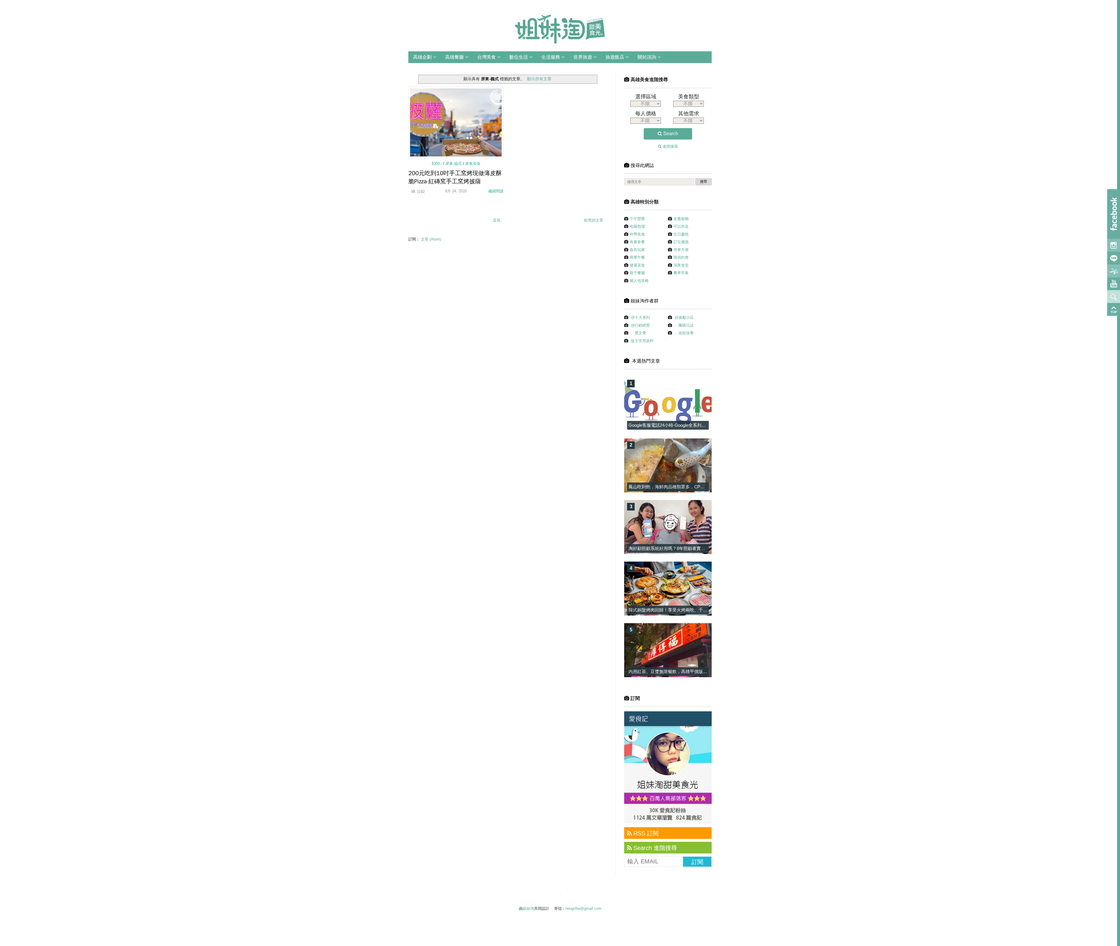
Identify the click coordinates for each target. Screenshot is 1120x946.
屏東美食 (472, 163)
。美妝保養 (684, 333)
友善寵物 (681, 219)
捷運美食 (637, 265)
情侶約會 (681, 257)
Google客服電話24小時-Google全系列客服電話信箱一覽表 (685, 425)
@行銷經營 (640, 325)
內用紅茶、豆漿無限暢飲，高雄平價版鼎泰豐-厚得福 (680, 671)
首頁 (497, 220)
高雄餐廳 (454, 57)
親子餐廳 (637, 273)
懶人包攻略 (639, 280)
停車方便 (681, 250)
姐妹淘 (528, 908)
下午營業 (637, 219)
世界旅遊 (582, 57)
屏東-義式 (454, 163)
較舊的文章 (593, 220)
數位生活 (518, 57)
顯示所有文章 (539, 78)
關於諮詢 (647, 57)
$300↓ (437, 163)
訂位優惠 (681, 242)
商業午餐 (637, 257)
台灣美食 (486, 57)
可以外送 (681, 226)
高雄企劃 (422, 57)
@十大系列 (640, 317)
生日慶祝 (681, 234)
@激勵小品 (684, 317)
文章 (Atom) (431, 239)
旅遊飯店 (615, 57)
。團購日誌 (684, 325)
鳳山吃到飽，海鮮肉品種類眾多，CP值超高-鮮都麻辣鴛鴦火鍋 (689, 486)
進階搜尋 (670, 146)
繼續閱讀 (495, 191)
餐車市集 (681, 273)
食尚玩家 (637, 250)
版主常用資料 (642, 341)
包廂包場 (637, 226)
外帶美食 (637, 234)
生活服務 (550, 57)
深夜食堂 (681, 265)
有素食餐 (637, 242)
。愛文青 (638, 333)
